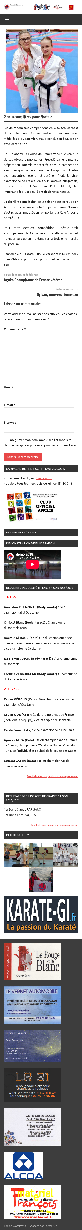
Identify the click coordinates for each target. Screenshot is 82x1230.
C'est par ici (44, 478)
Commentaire (15, 329)
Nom (8, 387)
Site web (10, 422)
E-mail (9, 405)
